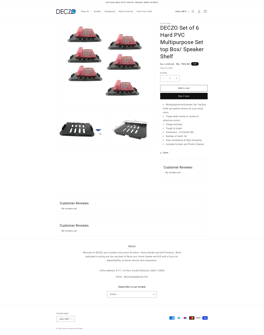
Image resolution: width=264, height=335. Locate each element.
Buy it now (183, 96)
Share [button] (165, 153)
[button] (85, 11)
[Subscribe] (154, 294)
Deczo (65, 328)
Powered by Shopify (75, 328)
